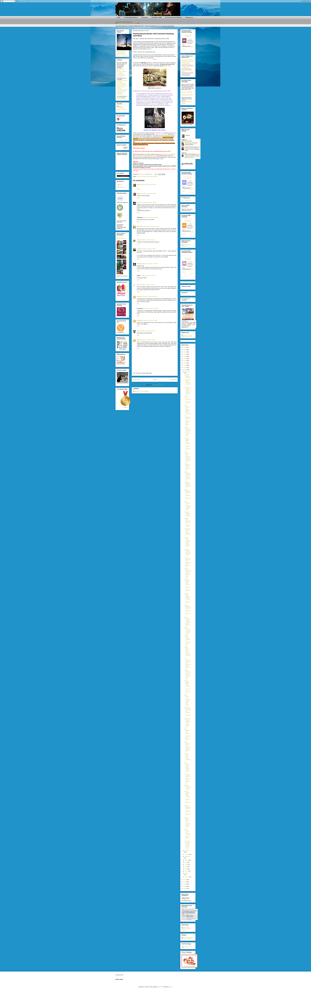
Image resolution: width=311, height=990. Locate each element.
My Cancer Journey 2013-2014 (173, 17)
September (187, 856)
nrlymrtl (139, 248)
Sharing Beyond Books (152, 176)
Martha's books (121, 238)
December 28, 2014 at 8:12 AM (147, 239)
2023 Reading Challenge (187, 177)
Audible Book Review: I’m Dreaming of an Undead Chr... (187, 822)
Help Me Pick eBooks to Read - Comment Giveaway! (187, 598)
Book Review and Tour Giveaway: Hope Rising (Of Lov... (187, 621)
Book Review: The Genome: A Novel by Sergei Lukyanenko (187, 457)
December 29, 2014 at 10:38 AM (149, 320)
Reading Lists (189, 17)
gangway (184, 899)
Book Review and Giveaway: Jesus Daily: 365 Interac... (187, 700)
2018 (184, 360)
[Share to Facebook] (163, 174)
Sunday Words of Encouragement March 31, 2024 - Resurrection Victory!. (122, 53)
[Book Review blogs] (125, 408)
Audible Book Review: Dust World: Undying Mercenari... (187, 651)
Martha (188, 39)
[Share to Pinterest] (164, 174)
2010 (184, 886)
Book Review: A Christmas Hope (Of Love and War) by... (187, 476)
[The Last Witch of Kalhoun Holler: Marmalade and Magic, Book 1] (119, 248)
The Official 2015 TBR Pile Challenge (187, 382)
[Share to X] (161, 174)
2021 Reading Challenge (187, 258)
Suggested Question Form (161, 134)
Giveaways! (144, 17)
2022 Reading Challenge (187, 220)
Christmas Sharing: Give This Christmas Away (187, 552)
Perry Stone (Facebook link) (121, 73)
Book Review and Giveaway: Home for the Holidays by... (187, 834)
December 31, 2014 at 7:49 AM (147, 339)
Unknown (139, 296)
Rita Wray (139, 320)
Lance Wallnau (120, 75)
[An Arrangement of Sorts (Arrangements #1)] (122, 253)
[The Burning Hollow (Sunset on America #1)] (125, 258)
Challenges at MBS (156, 17)
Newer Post (136, 379)
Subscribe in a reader (122, 140)
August (187, 860)
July (186, 862)
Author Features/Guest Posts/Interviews (187, 62)
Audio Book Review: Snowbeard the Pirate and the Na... (187, 723)
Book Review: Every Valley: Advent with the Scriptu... (187, 767)
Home (118, 17)
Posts (120, 184)
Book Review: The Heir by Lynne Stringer (187, 630)
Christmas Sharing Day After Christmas (187, 485)
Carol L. (139, 202)
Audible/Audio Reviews (187, 60)
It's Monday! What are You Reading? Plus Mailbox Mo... (187, 420)
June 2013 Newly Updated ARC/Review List (145, 155)
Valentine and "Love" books (167, 154)
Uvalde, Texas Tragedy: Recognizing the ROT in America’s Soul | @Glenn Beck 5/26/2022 (122, 90)
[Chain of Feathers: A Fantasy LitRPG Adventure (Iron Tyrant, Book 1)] (125, 253)
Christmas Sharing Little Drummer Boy (187, 467)
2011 (184, 884)
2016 (184, 365)
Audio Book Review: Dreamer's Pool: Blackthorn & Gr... (187, 391)
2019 (184, 358)
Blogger (170, 986)
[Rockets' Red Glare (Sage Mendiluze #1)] (122, 258)
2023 (184, 349)
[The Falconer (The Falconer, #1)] (125, 243)
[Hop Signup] (188, 246)
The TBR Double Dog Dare (187, 376)
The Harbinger (145, 101)
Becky (138, 339)
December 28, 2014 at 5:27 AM (148, 202)
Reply (138, 188)
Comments (122, 187)
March (186, 871)
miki (138, 284)
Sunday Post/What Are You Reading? (187, 67)
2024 (184, 347)
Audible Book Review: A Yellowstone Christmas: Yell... (187, 522)
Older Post (173, 379)
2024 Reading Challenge (187, 36)
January (187, 877)
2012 (184, 882)
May (186, 866)
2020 (184, 356)
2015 (184, 367)
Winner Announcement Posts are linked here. (127, 23)
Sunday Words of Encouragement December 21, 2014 (187, 573)
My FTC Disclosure (186, 200)
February (187, 873)
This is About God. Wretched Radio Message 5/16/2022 (122, 84)
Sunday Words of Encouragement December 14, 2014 (187, 674)
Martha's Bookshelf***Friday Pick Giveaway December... (187, 494)
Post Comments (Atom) (158, 384)
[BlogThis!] (160, 174)
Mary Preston (140, 226)
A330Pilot (160, 986)
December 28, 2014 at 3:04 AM (148, 193)
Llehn (138, 330)
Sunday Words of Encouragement (187, 787)
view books (191, 50)
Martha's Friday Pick (187, 92)
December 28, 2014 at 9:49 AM (148, 248)
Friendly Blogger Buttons (131, 17)
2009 (184, 888)
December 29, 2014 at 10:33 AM (150, 308)
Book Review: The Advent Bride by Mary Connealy (187, 409)
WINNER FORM (167, 65)
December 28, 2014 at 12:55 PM (148, 275)
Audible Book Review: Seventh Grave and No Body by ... (187, 542)
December (187, 371)
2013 (184, 879)
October (187, 854)
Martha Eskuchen (121, 107)
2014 (184, 369)
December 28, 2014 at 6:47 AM (150, 217)
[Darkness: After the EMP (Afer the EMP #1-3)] (119, 253)
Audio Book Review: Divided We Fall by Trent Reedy (187, 844)
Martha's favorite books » (122, 276)
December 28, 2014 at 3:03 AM (148, 184)
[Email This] (158, 174)
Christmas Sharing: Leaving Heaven (187, 514)
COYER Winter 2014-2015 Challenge (187, 757)
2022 (184, 352)
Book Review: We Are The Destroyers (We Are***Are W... (187, 747)
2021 (184, 354)
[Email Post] (155, 174)
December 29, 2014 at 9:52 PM (147, 330)
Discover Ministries (121, 71)
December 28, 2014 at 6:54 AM (151, 226)
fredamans (139, 263)
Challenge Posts (186, 63)
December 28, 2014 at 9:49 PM (149, 296)
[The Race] (119, 258)
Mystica (139, 184)
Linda (138, 239)
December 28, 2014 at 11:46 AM (150, 263)
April (186, 869)
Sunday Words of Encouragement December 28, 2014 (187, 431)
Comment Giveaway (141, 176)
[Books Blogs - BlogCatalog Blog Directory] (188, 930)
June (186, 864)
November (187, 850)
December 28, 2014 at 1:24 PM (147, 284)
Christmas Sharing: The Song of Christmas (187, 532)
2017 (184, 363)
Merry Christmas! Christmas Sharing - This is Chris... (187, 505)
